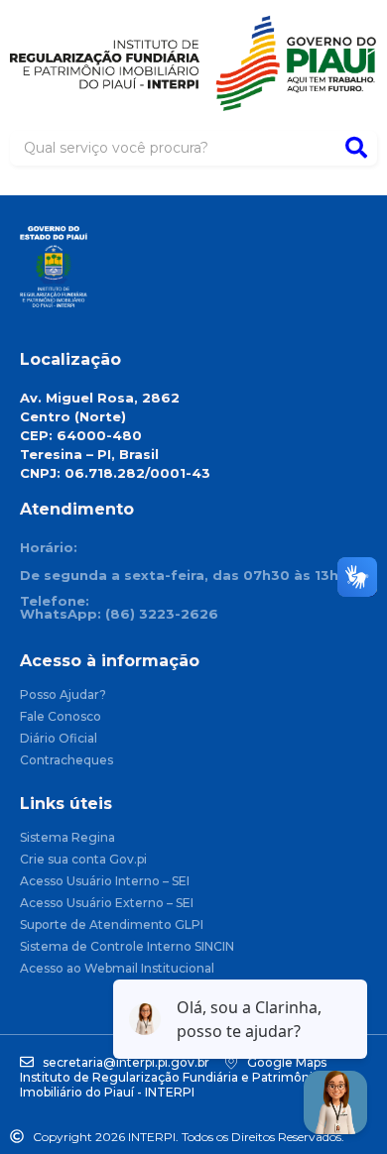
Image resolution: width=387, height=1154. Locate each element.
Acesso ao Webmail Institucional (117, 969)
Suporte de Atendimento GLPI (111, 925)
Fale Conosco (60, 717)
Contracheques (66, 760)
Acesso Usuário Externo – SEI (107, 903)
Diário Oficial (58, 739)
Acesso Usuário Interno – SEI (105, 881)
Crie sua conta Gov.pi (83, 860)
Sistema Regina (67, 838)
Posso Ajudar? (63, 695)
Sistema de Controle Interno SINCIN (127, 947)
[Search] (356, 148)
